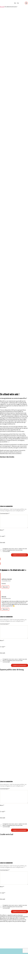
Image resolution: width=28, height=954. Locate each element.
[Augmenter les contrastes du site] (21, 3)
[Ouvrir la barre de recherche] (23, 3)
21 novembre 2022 (6, 580)
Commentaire (4, 513)
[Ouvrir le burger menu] (26, 3)
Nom (2, 530)
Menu (1, 0)
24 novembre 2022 (6, 598)
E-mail (2, 536)
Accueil (2, 6)
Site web (2, 542)
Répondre (5, 587)
